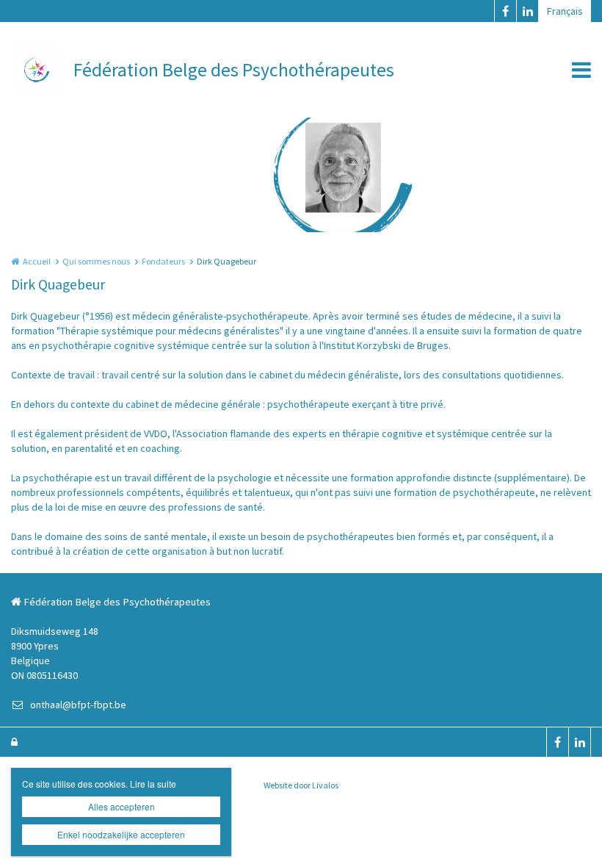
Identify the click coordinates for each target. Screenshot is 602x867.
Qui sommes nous (96, 261)
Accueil (37, 261)
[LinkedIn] (527, 11)
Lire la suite (153, 783)
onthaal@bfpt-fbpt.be (78, 704)
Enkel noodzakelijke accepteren (121, 834)
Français (565, 11)
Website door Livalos (301, 785)
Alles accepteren (121, 806)
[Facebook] (505, 11)
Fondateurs (163, 261)
